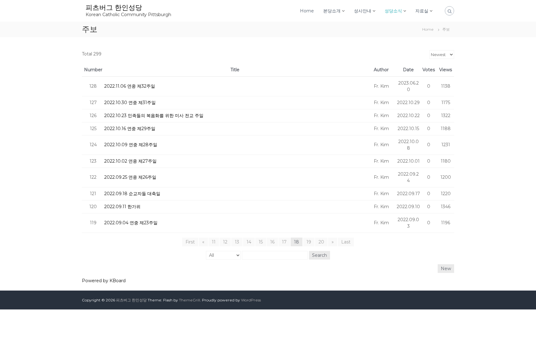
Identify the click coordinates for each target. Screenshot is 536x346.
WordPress (251, 300)
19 (308, 242)
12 (225, 242)
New (446, 268)
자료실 (421, 11)
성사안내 (362, 11)
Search (319, 255)
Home (307, 11)
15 (261, 242)
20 (321, 242)
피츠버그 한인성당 (114, 7)
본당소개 (332, 11)
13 (237, 242)
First (190, 242)
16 (272, 242)
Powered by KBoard (104, 280)
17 (284, 242)
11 (214, 242)
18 (296, 242)
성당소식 (393, 11)
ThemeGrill (189, 300)
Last (346, 242)
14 (249, 242)
